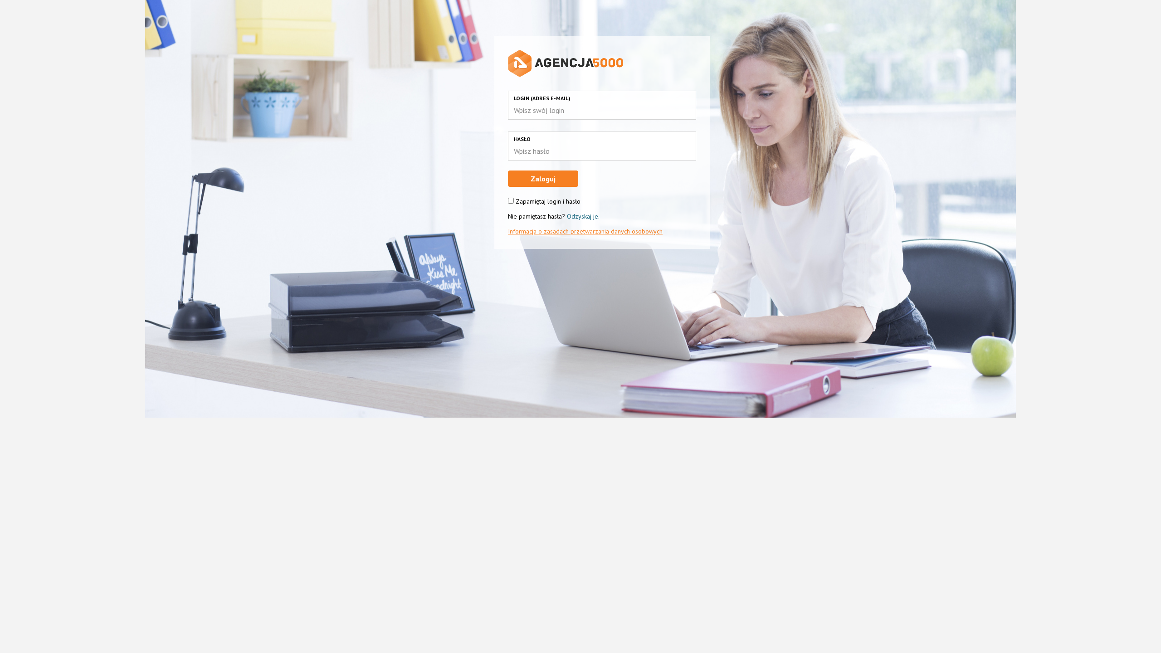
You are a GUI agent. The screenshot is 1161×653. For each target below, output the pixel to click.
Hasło (522, 139)
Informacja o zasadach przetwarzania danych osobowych (585, 231)
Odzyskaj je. (583, 216)
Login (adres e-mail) (542, 98)
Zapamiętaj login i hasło (548, 201)
